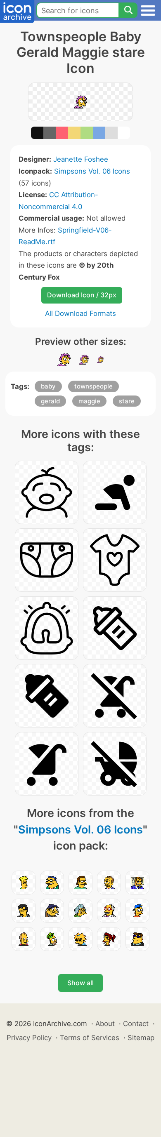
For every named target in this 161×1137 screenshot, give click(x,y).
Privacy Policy (29, 1037)
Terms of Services (89, 1037)
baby (48, 386)
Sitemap (141, 1037)
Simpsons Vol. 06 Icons (92, 171)
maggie (89, 401)
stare (127, 401)
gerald (50, 401)
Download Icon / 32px (81, 295)
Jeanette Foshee (80, 159)
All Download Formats (80, 313)
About (105, 1023)
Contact (136, 1023)
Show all (80, 983)
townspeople (93, 386)
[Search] (127, 10)
